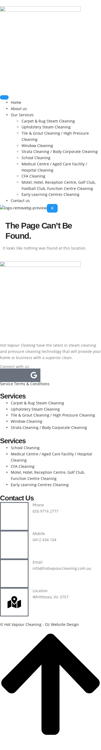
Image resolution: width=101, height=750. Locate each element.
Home (16, 102)
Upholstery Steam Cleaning (46, 126)
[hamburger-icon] (4, 97)
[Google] (33, 375)
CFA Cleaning (33, 176)
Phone (38, 504)
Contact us (20, 200)
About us (19, 108)
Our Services (22, 114)
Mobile (39, 533)
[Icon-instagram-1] (20, 375)
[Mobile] (14, 545)
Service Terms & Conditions (25, 383)
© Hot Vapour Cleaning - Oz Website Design (39, 624)
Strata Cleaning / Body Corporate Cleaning (60, 151)
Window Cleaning (37, 145)
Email (38, 562)
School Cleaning (36, 157)
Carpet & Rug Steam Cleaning (48, 121)
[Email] (14, 573)
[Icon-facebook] (6, 375)
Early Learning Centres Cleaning (50, 194)
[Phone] (14, 516)
